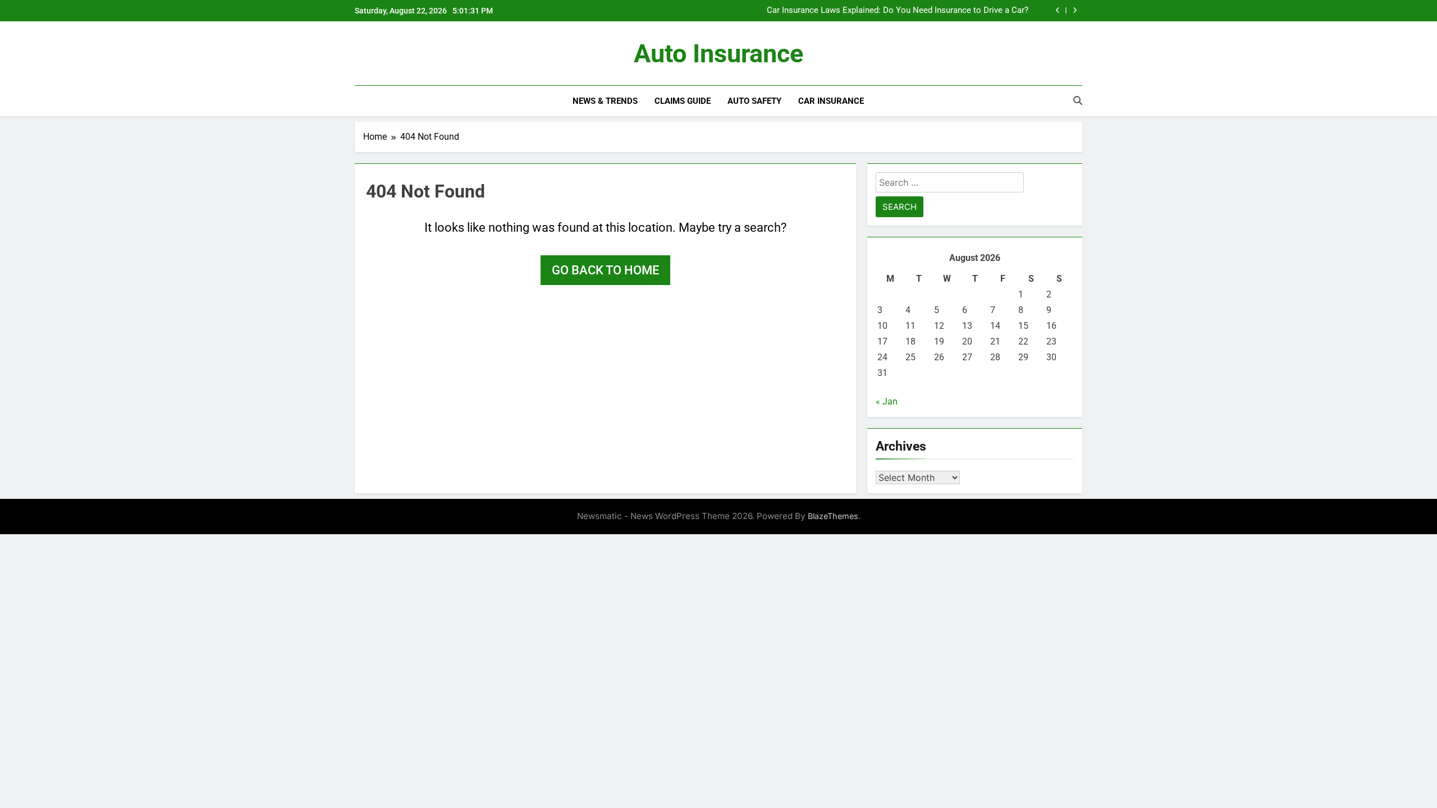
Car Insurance (831, 101)
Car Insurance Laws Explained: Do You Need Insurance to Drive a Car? (897, 10)
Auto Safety (754, 101)
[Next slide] (1074, 10)
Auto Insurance (718, 53)
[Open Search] (1077, 100)
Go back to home (605, 270)
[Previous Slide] (1057, 10)
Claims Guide (683, 101)
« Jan (887, 401)
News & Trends (605, 101)
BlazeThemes (833, 516)
